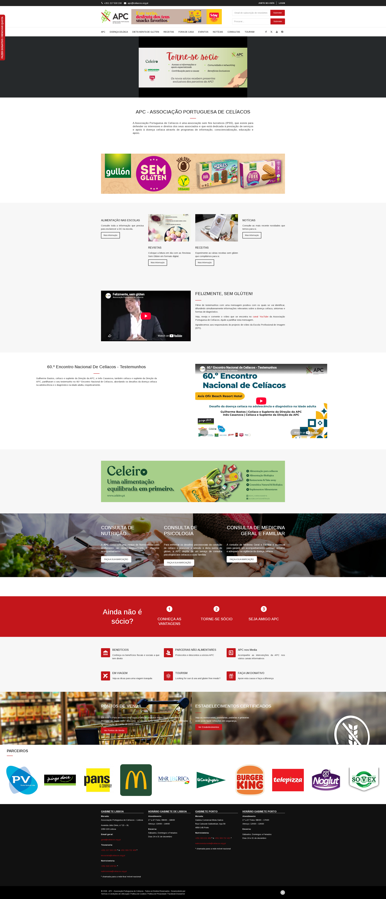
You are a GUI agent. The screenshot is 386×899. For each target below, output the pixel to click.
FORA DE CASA (186, 32)
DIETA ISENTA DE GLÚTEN (145, 32)
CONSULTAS (234, 32)
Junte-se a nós (266, 3)
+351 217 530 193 (109, 850)
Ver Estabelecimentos (208, 727)
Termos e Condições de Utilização (115, 894)
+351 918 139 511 (109, 866)
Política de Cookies (138, 894)
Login (282, 3)
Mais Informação (110, 235)
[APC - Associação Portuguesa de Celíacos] (115, 16)
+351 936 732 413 (222, 838)
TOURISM (249, 32)
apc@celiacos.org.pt (138, 3)
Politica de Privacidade (157, 894)
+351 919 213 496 (203, 838)
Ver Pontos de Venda (114, 730)
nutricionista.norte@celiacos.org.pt (210, 843)
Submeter (278, 21)
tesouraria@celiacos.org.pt (113, 855)
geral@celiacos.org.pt (111, 839)
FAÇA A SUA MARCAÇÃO (116, 559)
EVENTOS (203, 32)
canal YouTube (260, 316)
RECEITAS (169, 32)
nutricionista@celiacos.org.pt (114, 871)
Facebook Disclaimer (176, 894)
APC (103, 32)
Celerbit (189, 891)
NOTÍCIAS (218, 32)
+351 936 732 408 (128, 850)
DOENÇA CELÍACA (119, 32)
